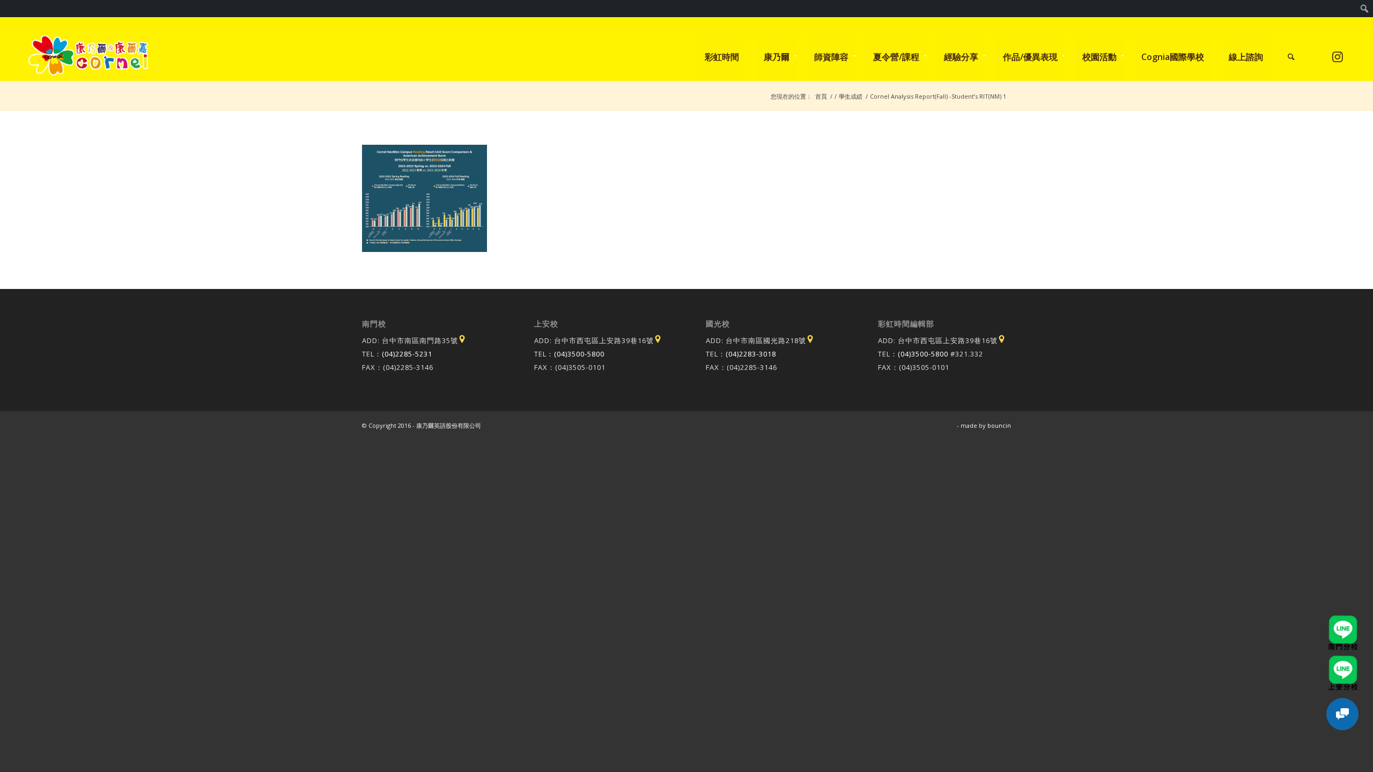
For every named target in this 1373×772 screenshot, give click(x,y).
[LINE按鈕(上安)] (1343, 660)
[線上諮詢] (1342, 714)
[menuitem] (1364, 8)
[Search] (1291, 56)
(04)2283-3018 (751, 354)
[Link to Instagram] (1337, 56)
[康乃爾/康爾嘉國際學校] (88, 56)
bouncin (999, 425)
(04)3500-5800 (579, 354)
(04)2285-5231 (407, 354)
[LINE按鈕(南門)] (1343, 620)
